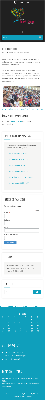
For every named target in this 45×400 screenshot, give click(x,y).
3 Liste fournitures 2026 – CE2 (18, 165)
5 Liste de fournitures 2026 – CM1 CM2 (20, 177)
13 (20, 325)
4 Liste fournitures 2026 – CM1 (18, 171)
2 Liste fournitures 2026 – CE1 (17, 159)
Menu (5, 37)
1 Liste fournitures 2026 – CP (17, 153)
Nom (6, 227)
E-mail (7, 213)
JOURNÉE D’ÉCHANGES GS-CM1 (31, 109)
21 (26, 328)
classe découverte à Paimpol (15, 356)
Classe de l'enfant (11, 234)
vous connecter (16, 121)
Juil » (5, 334)
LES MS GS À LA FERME (10, 109)
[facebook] (22, 32)
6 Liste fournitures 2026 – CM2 (18, 183)
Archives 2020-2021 (21, 52)
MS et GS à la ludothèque (14, 359)
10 (3, 325)
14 (26, 325)
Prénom (7, 220)
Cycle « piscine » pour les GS (15, 352)
